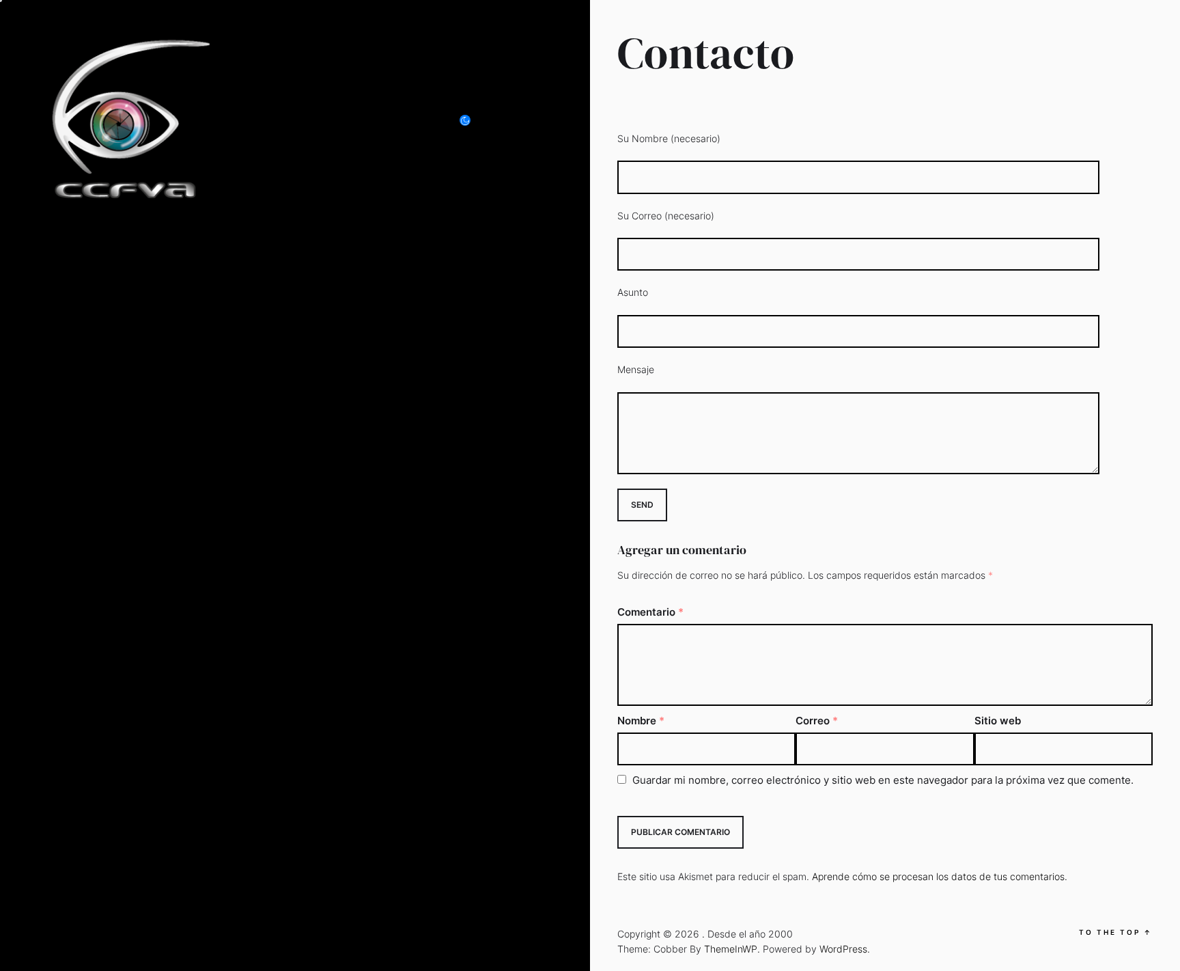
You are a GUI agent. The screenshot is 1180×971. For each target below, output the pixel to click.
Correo (817, 720)
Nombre (640, 720)
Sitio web (997, 720)
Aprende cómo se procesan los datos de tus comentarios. (939, 876)
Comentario (650, 611)
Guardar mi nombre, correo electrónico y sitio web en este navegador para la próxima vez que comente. (883, 780)
